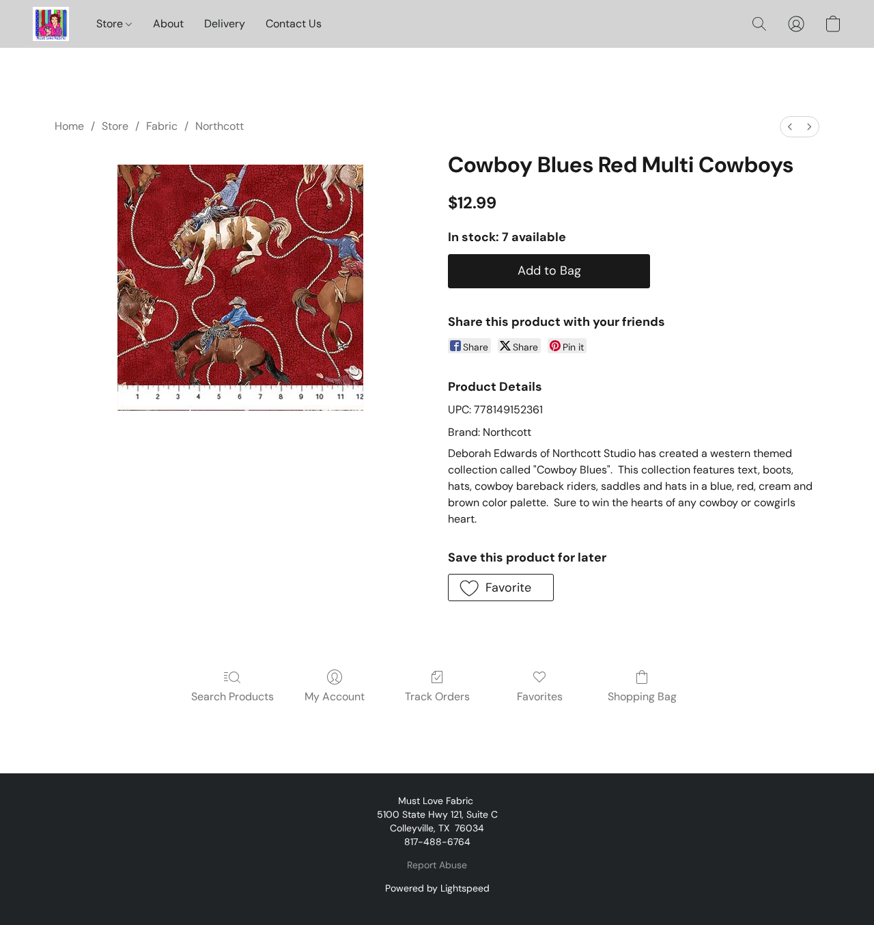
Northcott (219, 126)
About (168, 23)
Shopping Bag (642, 696)
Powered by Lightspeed (437, 888)
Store (111, 23)
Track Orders (437, 696)
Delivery (224, 23)
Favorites (540, 696)
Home (69, 126)
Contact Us (294, 23)
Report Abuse (437, 865)
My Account (335, 696)
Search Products (232, 696)
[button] (51, 24)
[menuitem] (790, 127)
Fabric (162, 126)
